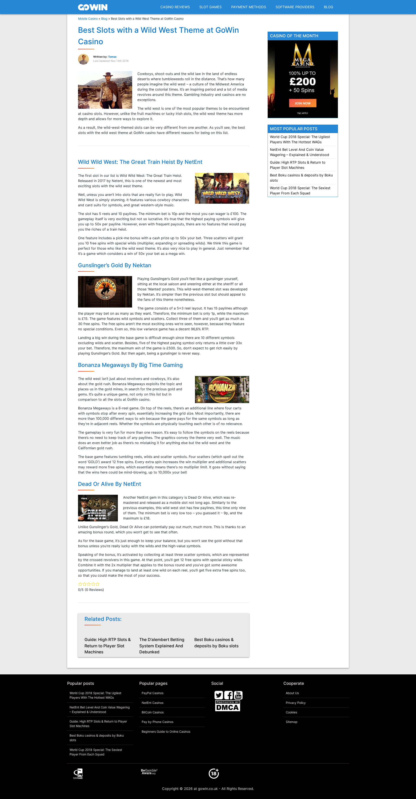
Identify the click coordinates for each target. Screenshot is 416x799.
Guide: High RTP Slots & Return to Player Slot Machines (107, 645)
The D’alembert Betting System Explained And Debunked (161, 645)
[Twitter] (218, 695)
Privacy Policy (296, 703)
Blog (328, 7)
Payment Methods (248, 7)
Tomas (112, 56)
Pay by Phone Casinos (157, 722)
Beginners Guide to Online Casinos (166, 731)
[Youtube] (238, 695)
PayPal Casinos (152, 693)
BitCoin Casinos (153, 712)
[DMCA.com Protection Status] (227, 705)
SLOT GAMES (210, 7)
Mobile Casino (88, 18)
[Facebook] (228, 695)
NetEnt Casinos (152, 703)
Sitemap (291, 722)
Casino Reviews (175, 7)
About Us (292, 693)
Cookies (291, 712)
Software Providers (295, 7)
